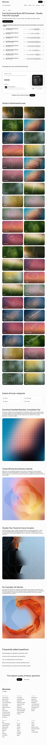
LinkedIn (18, 723)
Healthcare (19, 705)
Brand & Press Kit (34, 727)
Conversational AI (20, 699)
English (5, 691)
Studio (3, 708)
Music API (33, 708)
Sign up (40, 1)
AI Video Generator (6, 715)
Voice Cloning (5, 704)
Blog (3, 722)
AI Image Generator (6, 713)
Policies (33, 730)
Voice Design (5, 710)
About (32, 722)
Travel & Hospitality (21, 710)
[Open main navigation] (44, 2)
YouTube (19, 727)
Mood (9, 10)
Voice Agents (19, 697)
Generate (7, 79)
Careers (33, 723)
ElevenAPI (33, 695)
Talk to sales (26, 679)
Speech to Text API (35, 705)
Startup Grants (5, 727)
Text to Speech (5, 697)
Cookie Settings (34, 731)
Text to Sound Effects (6, 702)
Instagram (19, 731)
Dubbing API (33, 702)
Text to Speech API (35, 704)
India (3, 736)
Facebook (19, 733)
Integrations (19, 700)
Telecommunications (21, 702)
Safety (32, 725)
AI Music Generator (6, 707)
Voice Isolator (5, 705)
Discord (18, 728)
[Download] (43, 29)
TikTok (18, 730)
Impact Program (5, 725)
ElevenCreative (5, 695)
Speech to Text (5, 699)
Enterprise (4, 733)
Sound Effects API (35, 707)
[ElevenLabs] (6, 2)
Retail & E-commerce (21, 708)
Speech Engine (34, 700)
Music (4, 10)
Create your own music (7, 21)
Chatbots (19, 713)
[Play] (4, 29)
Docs (3, 731)
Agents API (33, 699)
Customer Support (20, 712)
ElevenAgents (19, 695)
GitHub (18, 725)
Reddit (18, 735)
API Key (32, 710)
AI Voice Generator (6, 712)
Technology (19, 707)
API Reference (34, 697)
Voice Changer (5, 700)
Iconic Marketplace (6, 723)
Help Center (4, 728)
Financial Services (20, 704)
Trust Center (4, 735)
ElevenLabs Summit (35, 728)
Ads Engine (4, 717)
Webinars (4, 730)
